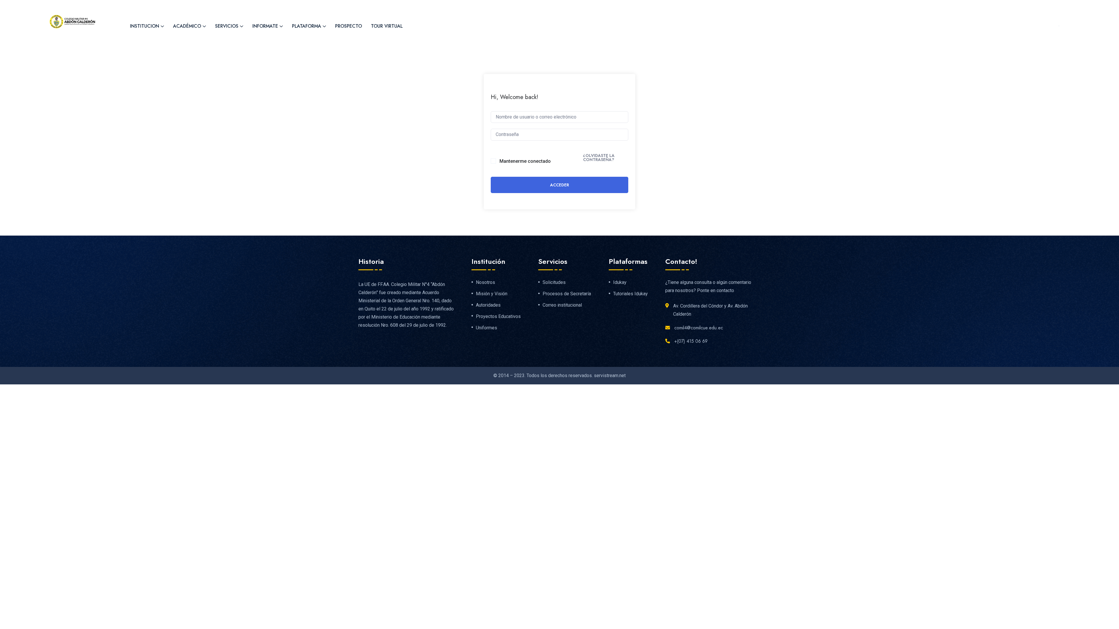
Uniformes (486, 328)
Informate (265, 26)
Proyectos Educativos (498, 316)
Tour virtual (387, 26)
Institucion (144, 26)
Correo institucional (562, 305)
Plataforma (306, 26)
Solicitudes (554, 282)
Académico (187, 26)
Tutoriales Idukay (630, 293)
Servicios (226, 26)
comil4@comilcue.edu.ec (211, 6)
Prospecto (348, 26)
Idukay (620, 282)
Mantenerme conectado (525, 161)
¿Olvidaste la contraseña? (599, 157)
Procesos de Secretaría (567, 293)
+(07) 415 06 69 (691, 341)
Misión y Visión (491, 293)
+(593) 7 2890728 (147, 6)
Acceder (559, 185)
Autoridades (488, 305)
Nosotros (485, 282)
